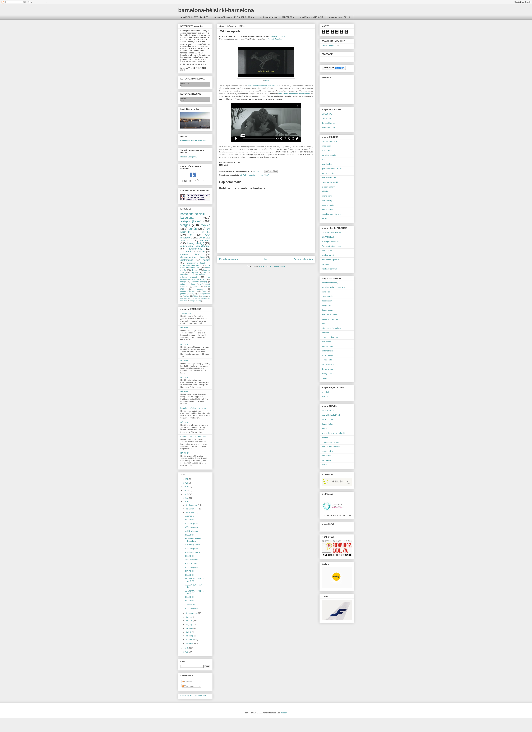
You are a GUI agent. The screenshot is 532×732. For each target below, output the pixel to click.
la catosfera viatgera (331, 442)
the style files (327, 369)
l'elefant (186, 296)
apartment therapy (330, 283)
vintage (183, 282)
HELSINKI (184, 344)
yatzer (324, 218)
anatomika (326, 146)
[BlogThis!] (268, 171)
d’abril (189, 632)
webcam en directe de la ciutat (193, 141)
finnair (324, 428)
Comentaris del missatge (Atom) (272, 266)
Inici (266, 259)
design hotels (327, 424)
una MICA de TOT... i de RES (193, 437)
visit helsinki (327, 460)
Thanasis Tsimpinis (277, 36)
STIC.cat (195, 296)
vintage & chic (328, 373)
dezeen (325, 396)
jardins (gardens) (187, 294)
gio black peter (328, 173)
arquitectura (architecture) (195, 246)
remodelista (327, 360)
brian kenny (327, 150)
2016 (185, 494)
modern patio (327, 346)
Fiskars (204, 291)
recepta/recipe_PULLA (339, 17)
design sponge (328, 310)
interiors (325, 333)
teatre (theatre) (199, 274)
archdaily (326, 392)
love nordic (326, 342)
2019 (185, 483)
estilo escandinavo (330, 314)
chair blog (326, 292)
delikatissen (327, 301)
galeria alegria (328, 164)
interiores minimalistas (331, 328)
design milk (327, 305)
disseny (195, 270)
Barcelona (184, 83)
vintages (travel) (195, 301)
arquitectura (195, 248)
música (206, 260)
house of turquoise (330, 319)
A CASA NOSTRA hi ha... (195, 266)
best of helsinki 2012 (331, 415)
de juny (189, 624)
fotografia (193, 272)
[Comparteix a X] (271, 171)
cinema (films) (263, 175)
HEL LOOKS (327, 251)
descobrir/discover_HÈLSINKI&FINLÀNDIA (234, 17)
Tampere (199, 289)
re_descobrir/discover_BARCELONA (277, 17)
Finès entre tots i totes (331, 246)
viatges (185, 225)
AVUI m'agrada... (249, 175)
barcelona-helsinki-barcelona (193, 215)
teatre (202, 251)
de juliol (189, 621)
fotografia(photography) (190, 265)
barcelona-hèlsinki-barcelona (216, 10)
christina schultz (329, 155)
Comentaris (189, 686)
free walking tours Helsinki (333, 433)
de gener (190, 643)
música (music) (188, 277)
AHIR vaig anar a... (193, 531)
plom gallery (327, 200)
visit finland (326, 456)
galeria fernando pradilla (332, 168)
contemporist (327, 296)
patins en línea (187, 284)
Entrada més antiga (303, 259)
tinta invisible (327, 209)
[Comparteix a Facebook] (273, 171)
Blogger (284, 713)
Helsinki (183, 98)
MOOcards (326, 118)
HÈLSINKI (184, 328)
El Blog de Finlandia (330, 241)
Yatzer (267, 81)
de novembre (192, 509)
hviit (323, 323)
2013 (185, 648)
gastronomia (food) (196, 263)
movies (205, 225)
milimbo (325, 191)
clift (323, 159)
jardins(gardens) (204, 294)
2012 (185, 652)
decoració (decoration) (192, 257)
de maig (189, 628)
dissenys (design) (199, 282)
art (241, 175)
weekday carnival (329, 269)
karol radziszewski (330, 182)
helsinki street (328, 255)
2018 (185, 487)
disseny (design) (195, 243)
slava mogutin (328, 205)
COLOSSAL (327, 114)
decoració (205, 240)
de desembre (192, 505)
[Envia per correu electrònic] (265, 171)
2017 (185, 490)
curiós (193, 228)
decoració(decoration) (189, 291)
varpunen (326, 264)
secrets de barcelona (331, 446)
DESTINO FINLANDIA (331, 232)
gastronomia (186, 260)
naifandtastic (327, 351)
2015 (185, 498)
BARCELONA (191, 564)
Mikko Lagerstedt (329, 141)
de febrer (190, 639)
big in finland (327, 419)
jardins (196, 287)
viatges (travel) (190, 221)
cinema (203, 296)
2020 (185, 479)
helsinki (325, 437)
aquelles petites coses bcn (333, 287)
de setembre (191, 613)
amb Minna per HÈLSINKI (311, 17)
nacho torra (327, 196)
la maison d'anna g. (330, 337)
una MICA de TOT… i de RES (194, 17)
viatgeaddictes (328, 451)
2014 (185, 502)
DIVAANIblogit (328, 237)
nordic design (327, 355)
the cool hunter (328, 123)
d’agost (189, 617)
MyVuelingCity (328, 410)
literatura (184, 274)
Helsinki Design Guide (190, 157)
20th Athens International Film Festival (262, 85)
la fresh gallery (328, 187)
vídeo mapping (328, 127)
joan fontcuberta (329, 178)
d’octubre (190, 513)
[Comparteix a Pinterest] (276, 171)
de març (190, 636)
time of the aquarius (330, 260)
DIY (204, 272)
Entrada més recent (228, 259)
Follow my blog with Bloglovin (193, 696)
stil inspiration (328, 364)
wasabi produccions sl (331, 214)
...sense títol (186, 251)
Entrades (188, 681)
